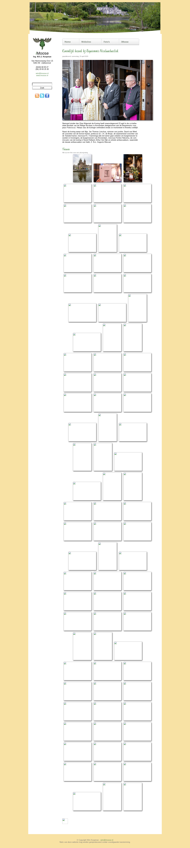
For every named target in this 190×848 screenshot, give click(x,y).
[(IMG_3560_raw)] (137, 630)
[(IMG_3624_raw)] (77, 700)
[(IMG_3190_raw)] (107, 222)
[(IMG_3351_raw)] (107, 411)
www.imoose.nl (42, 75)
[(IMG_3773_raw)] (107, 760)
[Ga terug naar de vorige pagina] (65, 823)
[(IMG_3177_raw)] (137, 202)
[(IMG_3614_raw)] (107, 680)
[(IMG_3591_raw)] (128, 659)
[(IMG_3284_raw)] (112, 351)
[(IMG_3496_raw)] (107, 590)
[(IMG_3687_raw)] (137, 720)
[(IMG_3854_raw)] (137, 780)
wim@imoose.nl (42, 73)
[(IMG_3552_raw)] (107, 630)
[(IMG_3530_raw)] (137, 610)
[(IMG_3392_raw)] (82, 470)
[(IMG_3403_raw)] (87, 500)
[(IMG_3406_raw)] (112, 500)
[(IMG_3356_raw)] (137, 411)
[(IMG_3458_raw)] (82, 569)
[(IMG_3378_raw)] (133, 441)
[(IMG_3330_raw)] (77, 391)
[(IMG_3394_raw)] (103, 470)
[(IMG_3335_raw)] (107, 391)
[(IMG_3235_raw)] (133, 251)
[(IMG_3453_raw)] (107, 540)
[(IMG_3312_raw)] (107, 371)
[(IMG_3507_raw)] (137, 590)
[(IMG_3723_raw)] (107, 740)
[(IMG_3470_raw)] (133, 569)
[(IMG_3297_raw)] (133, 351)
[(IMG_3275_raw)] (112, 321)
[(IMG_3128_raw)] (107, 182)
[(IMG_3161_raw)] (107, 202)
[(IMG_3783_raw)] (137, 760)
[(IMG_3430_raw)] (137, 520)
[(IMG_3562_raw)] (82, 659)
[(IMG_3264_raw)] (137, 292)
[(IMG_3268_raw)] (82, 321)
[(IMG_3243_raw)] (107, 272)
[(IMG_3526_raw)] (107, 610)
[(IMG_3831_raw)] (107, 780)
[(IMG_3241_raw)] (77, 272)
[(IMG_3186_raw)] (77, 222)
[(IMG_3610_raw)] (77, 680)
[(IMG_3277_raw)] (137, 321)
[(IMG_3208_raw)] (108, 251)
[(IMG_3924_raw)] (112, 810)
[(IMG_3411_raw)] (133, 500)
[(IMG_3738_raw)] (137, 740)
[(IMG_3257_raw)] (77, 292)
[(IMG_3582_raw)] (103, 659)
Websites (86, 41)
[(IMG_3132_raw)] (133, 182)
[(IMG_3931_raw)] (133, 810)
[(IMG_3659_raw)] (107, 720)
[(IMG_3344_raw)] (77, 411)
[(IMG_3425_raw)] (107, 520)
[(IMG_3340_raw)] (137, 391)
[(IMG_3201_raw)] (137, 222)
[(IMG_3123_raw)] (82, 182)
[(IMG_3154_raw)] (77, 202)
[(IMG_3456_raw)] (137, 540)
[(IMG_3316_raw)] (137, 371)
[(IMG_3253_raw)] (137, 272)
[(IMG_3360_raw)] (82, 441)
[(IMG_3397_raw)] (128, 470)
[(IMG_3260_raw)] (107, 292)
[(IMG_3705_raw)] (77, 740)
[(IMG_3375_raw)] (108, 441)
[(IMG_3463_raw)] (108, 569)
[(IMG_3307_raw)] (77, 371)
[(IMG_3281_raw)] (87, 351)
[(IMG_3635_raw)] (137, 700)
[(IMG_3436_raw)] (77, 540)
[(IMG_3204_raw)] (82, 251)
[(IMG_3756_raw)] (77, 760)
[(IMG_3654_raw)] (77, 720)
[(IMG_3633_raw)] (107, 700)
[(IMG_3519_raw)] (77, 610)
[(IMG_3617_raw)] (137, 680)
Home (68, 41)
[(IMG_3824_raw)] (77, 780)
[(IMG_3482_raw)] (77, 590)
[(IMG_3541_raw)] (77, 630)
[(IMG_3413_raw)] (77, 520)
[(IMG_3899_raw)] (87, 810)
